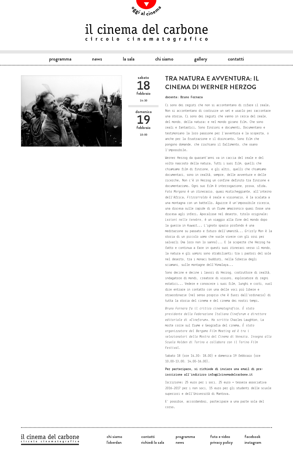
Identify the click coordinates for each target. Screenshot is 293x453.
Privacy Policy (221, 442)
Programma (60, 59)
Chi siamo (164, 59)
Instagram (253, 442)
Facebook (252, 436)
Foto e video (220, 436)
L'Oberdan (114, 442)
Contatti (236, 59)
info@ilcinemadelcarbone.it (230, 374)
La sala (128, 59)
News (97, 59)
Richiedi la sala (152, 442)
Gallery (200, 59)
